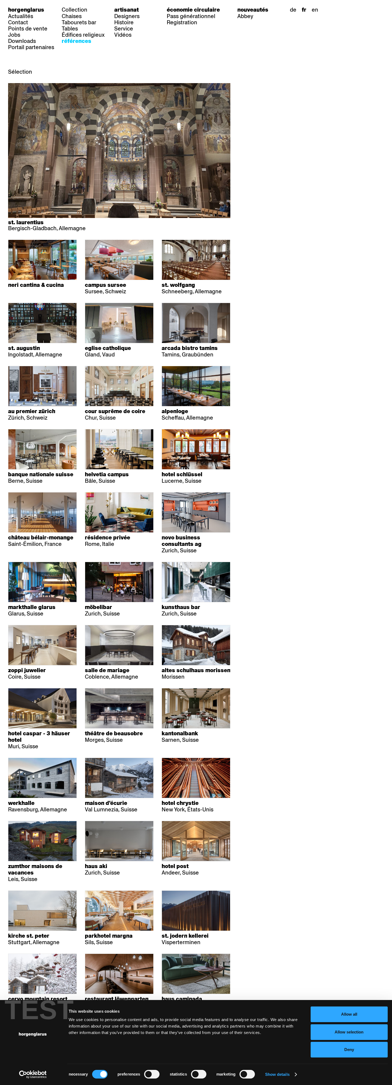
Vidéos (122, 35)
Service (123, 28)
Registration (182, 22)
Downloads (22, 41)
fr (304, 9)
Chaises (72, 16)
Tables (70, 28)
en (315, 9)
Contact (18, 22)
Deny (349, 1049)
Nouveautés (252, 9)
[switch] (151, 1074)
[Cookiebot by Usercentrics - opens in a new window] (32, 1074)
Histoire (124, 22)
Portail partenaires (31, 47)
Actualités (20, 16)
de (293, 9)
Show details (277, 1074)
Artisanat (126, 9)
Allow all (349, 1014)
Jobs (14, 35)
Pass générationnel (191, 16)
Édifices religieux (83, 35)
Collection (74, 9)
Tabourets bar (79, 22)
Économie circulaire (193, 9)
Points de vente (27, 28)
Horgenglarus (26, 9)
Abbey (245, 16)
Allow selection (349, 1032)
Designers (127, 16)
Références (76, 41)
